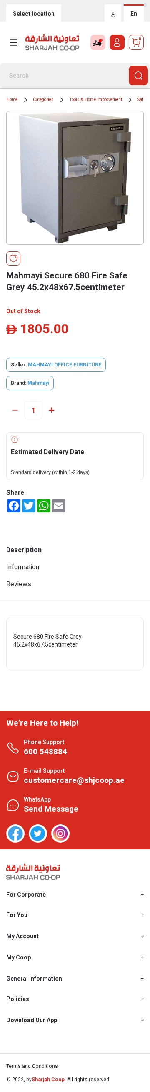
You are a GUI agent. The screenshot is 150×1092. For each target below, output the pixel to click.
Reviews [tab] (18, 584)
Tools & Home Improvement (95, 99)
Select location (34, 13)
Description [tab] (24, 550)
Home (12, 99)
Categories (43, 99)
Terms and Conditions (32, 1066)
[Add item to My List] (13, 258)
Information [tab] (22, 567)
